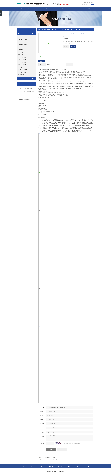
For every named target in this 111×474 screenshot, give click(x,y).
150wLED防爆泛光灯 (22, 47)
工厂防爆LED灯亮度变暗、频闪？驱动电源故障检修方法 (27, 94)
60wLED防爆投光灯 (22, 62)
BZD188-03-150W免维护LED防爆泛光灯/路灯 (49, 457)
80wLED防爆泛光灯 (22, 57)
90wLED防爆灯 (21, 54)
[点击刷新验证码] (58, 443)
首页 (45, 29)
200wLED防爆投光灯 (22, 44)
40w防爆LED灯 (21, 67)
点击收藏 (73, 46)
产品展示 (49, 29)
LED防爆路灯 (21, 74)
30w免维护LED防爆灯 (22, 69)
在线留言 (88, 2)
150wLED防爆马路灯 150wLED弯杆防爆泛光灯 (50, 459)
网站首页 (84, 2)
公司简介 (30, 8)
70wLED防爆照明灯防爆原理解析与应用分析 (26, 99)
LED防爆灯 (20, 33)
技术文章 (55, 8)
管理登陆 (60, 469)
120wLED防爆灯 (21, 49)
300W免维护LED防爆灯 (23, 39)
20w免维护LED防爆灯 (22, 72)
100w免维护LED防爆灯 (23, 52)
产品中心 (38, 8)
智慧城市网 (56, 469)
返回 (91, 458)
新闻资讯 (64, 8)
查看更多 (19, 78)
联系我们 (92, 2)
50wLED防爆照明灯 (22, 64)
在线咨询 (66, 46)
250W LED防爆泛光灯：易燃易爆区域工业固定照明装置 (27, 88)
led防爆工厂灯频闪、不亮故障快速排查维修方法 (27, 91)
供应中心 (47, 8)
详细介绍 (42, 61)
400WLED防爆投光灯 (22, 36)
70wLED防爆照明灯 (22, 59)
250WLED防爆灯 (21, 42)
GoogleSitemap (78, 469)
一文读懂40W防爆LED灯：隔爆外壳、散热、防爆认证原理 (27, 96)
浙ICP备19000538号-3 (70, 469)
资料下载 (72, 8)
